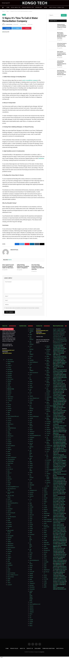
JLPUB (64, 518)
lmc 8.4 (55, 448)
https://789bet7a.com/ (12, 574)
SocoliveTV (61, 427)
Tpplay (9, 383)
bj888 (47, 464)
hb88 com (59, 363)
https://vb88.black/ (11, 457)
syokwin (31, 581)
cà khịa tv (60, 492)
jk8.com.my (60, 365)
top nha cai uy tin (62, 569)
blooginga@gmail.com (8, 350)
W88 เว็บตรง (47, 544)
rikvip (63, 385)
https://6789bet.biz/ (58, 512)
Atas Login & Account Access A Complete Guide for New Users (8, 266)
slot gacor (9, 501)
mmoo (31, 383)
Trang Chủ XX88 (57, 513)
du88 (65, 430)
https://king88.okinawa (59, 527)
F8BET (9, 518)
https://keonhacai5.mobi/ (59, 369)
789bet (9, 504)
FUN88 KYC (64, 362)
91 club (62, 434)
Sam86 (58, 375)
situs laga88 (10, 535)
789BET (9, 434)
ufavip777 (55, 395)
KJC (8, 567)
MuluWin (9, 369)
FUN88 (60, 332)
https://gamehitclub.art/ (59, 471)
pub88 (61, 436)
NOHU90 (59, 443)
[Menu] (3, 7)
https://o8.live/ (57, 548)
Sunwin (48, 462)
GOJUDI (55, 332)
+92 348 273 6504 (7, 353)
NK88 (45, 517)
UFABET (9, 441)
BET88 (63, 530)
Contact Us (30, 648)
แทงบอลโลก (56, 483)
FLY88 (54, 543)
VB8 (62, 583)
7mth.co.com (56, 456)
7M (8, 528)
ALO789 (46, 579)
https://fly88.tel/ (61, 542)
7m (54, 388)
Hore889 (61, 545)
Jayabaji (46, 494)
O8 (58, 448)
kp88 (64, 589)
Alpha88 (9, 537)
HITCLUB (32, 571)
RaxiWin (9, 381)
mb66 (58, 416)
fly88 (63, 332)
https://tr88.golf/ (48, 519)
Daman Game (10, 361)
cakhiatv (48, 473)
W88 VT (9, 473)
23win (64, 531)
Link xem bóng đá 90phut (31, 453)
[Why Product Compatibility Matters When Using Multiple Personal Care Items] (52, 34)
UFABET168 (49, 445)
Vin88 (58, 431)
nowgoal (61, 391)
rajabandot (48, 397)
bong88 (64, 377)
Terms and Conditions (48, 648)
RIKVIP (31, 441)
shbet (8, 480)
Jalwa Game (10, 396)
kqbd (63, 552)
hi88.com (60, 415)
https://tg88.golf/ (48, 521)
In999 (8, 385)
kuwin (8, 571)
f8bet (47, 467)
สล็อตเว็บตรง (10, 424)
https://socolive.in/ (34, 372)
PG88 (8, 484)
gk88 (31, 579)
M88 (58, 554)
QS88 (31, 530)
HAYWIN (9, 551)
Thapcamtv (32, 583)
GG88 (58, 507)
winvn (31, 414)
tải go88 (59, 519)
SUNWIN (61, 353)
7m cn (55, 570)
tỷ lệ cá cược (58, 388)
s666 (63, 412)
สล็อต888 (32, 485)
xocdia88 (55, 424)
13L (8, 402)
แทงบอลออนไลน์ (31, 338)
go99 (59, 407)
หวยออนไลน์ (56, 345)
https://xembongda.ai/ (59, 496)
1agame (9, 510)
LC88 (45, 581)
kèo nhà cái (10, 469)
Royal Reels (10, 463)
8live (58, 436)
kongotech (42, 651)
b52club (55, 469)
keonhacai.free (57, 371)
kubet (61, 564)
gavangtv (32, 585)
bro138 (59, 584)
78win (8, 506)
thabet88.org (58, 357)
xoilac (54, 375)
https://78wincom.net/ (59, 528)
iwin (54, 391)
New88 (60, 445)
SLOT (45, 528)
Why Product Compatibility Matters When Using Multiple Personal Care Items (62, 35)
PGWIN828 (59, 589)
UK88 (54, 478)
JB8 (65, 348)
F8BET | (55, 330)
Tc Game (9, 400)
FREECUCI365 (57, 378)
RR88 (8, 559)
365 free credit (60, 463)
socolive (63, 386)
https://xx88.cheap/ (58, 560)
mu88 (31, 595)
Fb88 (45, 499)
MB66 (54, 418)
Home (8, 7)
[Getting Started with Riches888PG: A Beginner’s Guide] (52, 26)
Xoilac (61, 554)
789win (48, 407)
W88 (65, 561)
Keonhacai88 (60, 400)
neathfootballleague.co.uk (59, 344)
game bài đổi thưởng (59, 341)
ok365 (58, 516)
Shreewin (32, 329)
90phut (55, 495)
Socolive (56, 366)
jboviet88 (48, 460)
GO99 (45, 577)
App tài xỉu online (47, 477)
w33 (61, 507)
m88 (31, 412)
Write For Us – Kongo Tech (56, 7)
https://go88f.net (57, 410)
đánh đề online (56, 440)
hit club (59, 570)
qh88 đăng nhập (60, 466)
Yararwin (9, 390)
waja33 (55, 459)
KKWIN (9, 549)
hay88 (8, 455)
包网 (45, 496)
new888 (31, 360)
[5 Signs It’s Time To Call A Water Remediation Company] (23, 45)
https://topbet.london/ (59, 351)
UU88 (45, 583)
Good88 (46, 548)
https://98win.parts (58, 525)
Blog (45, 7)
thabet (31, 429)
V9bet (31, 597)
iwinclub (55, 521)
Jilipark (31, 565)
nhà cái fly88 (63, 457)
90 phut (62, 493)
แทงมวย (55, 333)
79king (62, 347)
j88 (58, 572)
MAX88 (64, 443)
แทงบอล (9, 418)
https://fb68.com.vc (58, 422)
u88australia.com (57, 381)
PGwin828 (32, 587)
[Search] (66, 7)
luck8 (31, 422)
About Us (22, 648)
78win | (59, 335)
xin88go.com (56, 398)
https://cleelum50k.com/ (13, 416)
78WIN (31, 396)
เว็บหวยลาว (47, 457)
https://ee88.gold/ (58, 531)
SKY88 (55, 360)
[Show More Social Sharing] (33, 28)
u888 (58, 347)
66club (9, 477)
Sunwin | (55, 329)
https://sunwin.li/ (11, 547)
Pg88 (64, 401)
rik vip (62, 548)
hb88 (64, 540)
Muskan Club (10, 388)
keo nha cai (59, 418)
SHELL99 (61, 359)
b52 (47, 471)
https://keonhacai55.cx (12, 503)
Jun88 (55, 475)
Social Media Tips (15, 7)
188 (8, 475)
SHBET (31, 387)
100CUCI (48, 429)
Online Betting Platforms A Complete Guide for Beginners (23, 266)
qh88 (54, 466)
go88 (8, 451)
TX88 (54, 436)
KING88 (9, 522)
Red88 (55, 421)
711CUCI (48, 431)
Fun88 (9, 553)
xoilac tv (55, 486)
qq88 (61, 345)
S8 (57, 552)
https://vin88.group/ (34, 416)
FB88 (64, 539)
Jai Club (9, 404)
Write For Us (59, 648)
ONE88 (62, 398)
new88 (31, 418)
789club (9, 449)
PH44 (55, 519)
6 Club (31, 552)
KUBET (57, 353)
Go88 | (59, 329)
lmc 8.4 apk (56, 439)
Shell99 (48, 449)
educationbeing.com (34, 560)
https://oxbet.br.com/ (58, 383)
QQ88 (8, 578)
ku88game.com (33, 490)
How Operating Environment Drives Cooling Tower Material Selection (38, 267)
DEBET (59, 360)
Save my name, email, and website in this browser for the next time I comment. (22, 308)
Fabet (62, 419)
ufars (59, 333)
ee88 (8, 533)
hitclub (58, 386)
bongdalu (32, 433)
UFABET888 (10, 461)
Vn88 (45, 567)
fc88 (31, 385)
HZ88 (63, 338)
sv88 (62, 404)
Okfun (62, 333)
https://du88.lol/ (11, 445)
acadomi (46, 515)
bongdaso (32, 437)
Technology (38, 7)
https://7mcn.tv (62, 465)
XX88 (8, 569)
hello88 (48, 423)
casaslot (55, 481)
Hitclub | (63, 329)
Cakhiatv (57, 536)
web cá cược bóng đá (60, 581)
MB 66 (31, 410)
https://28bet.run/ (58, 406)
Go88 (31, 602)
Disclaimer (38, 648)
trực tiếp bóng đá (57, 428)
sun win (58, 583)
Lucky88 (55, 374)
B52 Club (59, 409)
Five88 (55, 530)
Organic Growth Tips (28, 7)
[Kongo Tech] (34, 3)
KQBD (31, 482)
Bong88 (9, 443)
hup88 (55, 419)
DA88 (61, 430)
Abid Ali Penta (9, 24)
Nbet (8, 580)
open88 (64, 481)
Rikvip (58, 354)
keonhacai (63, 566)
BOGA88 (59, 421)
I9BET (54, 354)
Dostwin (9, 408)
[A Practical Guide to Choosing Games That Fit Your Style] (52, 45)
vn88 (54, 554)
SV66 (31, 569)
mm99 (47, 425)
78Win (31, 463)
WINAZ (31, 494)
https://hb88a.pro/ (34, 362)
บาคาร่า (9, 437)
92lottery (9, 478)
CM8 (8, 561)
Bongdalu (9, 526)
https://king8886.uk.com (13, 486)
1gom (57, 391)
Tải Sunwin (60, 477)
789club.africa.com (58, 454)
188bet (60, 377)
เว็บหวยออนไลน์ (11, 459)
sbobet (61, 448)
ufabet (31, 465)
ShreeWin (9, 373)
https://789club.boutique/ (59, 474)
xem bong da (56, 498)
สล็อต (8, 412)
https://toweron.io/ (58, 518)
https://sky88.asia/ (58, 524)
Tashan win (10, 398)
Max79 (55, 362)
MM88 (60, 558)
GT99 (54, 409)
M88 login (46, 542)
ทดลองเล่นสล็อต (31, 469)
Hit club (61, 395)
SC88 (63, 513)
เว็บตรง (48, 358)
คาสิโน (9, 430)
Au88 (31, 381)
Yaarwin (9, 387)
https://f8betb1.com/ (34, 398)
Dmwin (9, 394)
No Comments (23, 24)
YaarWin (9, 410)
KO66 (31, 567)
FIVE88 (55, 415)
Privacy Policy (14, 648)
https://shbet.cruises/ (51, 405)
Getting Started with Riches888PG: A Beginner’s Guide (61, 26)
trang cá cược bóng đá (59, 480)
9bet (8, 471)
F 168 (47, 435)
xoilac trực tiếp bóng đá (59, 484)
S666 (45, 532)
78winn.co (32, 431)
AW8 (57, 350)
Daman (9, 406)
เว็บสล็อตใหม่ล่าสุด (11, 428)
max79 (59, 530)
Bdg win (46, 509)
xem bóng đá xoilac (60, 555)
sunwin (9, 422)
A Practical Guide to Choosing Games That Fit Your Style (61, 45)
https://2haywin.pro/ (51, 469)
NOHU (45, 575)
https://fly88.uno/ (57, 372)
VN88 (31, 472)
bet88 (54, 347)
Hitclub (9, 482)
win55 (45, 530)
